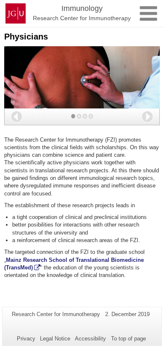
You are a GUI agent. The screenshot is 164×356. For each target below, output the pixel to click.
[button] (16, 116)
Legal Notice (55, 338)
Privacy (26, 338)
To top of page (128, 338)
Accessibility (90, 338)
